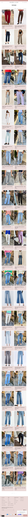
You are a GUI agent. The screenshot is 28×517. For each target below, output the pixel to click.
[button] (2, 2)
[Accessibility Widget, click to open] (1, 516)
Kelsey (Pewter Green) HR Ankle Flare (7, 488)
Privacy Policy (3, 503)
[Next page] (16, 493)
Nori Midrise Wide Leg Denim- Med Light (20, 227)
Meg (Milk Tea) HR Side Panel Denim (19, 46)
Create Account (16, 500)
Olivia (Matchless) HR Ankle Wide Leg (19, 307)
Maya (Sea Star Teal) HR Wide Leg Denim (7, 66)
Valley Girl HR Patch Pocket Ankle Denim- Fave (19, 127)
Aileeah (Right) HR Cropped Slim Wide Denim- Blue (7, 468)
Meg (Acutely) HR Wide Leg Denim (19, 267)
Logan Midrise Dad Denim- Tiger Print (20, 187)
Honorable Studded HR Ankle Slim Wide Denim (19, 368)
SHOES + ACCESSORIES (10, 505)
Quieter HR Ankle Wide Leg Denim (6, 388)
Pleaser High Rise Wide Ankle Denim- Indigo (7, 408)
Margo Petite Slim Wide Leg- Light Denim (19, 428)
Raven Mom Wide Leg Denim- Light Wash (7, 207)
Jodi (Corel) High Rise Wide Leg (20, 86)
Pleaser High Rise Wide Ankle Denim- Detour (7, 147)
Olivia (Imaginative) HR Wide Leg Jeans (7, 307)
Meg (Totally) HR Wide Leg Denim (6, 287)
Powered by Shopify (17, 515)
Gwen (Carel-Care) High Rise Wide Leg (7, 107)
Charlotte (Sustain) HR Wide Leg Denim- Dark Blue (20, 448)
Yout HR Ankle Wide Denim (6, 226)
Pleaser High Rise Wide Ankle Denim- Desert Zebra (19, 26)
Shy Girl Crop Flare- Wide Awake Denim (20, 488)
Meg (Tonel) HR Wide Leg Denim (7, 166)
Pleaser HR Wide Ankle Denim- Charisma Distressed (20, 388)
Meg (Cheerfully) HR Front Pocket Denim (19, 66)
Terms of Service (4, 505)
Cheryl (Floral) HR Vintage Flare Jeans (20, 167)
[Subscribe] (13, 510)
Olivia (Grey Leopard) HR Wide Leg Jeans (7, 187)
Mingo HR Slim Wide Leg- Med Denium (7, 267)
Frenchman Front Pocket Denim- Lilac (20, 247)
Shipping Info (3, 500)
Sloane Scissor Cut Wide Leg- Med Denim (20, 408)
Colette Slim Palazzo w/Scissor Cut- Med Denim (7, 428)
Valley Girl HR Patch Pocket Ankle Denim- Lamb (6, 127)
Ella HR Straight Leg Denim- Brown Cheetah (19, 207)
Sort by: (15, 8)
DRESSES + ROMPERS (10, 503)
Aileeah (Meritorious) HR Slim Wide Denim (7, 348)
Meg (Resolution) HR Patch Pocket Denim (6, 86)
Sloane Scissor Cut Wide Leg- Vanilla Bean (7, 327)
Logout (15, 503)
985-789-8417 (22, 500)
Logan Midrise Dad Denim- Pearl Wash (7, 247)
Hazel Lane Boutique (13, 515)
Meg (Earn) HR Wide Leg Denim (7, 447)
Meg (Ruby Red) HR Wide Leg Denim (7, 26)
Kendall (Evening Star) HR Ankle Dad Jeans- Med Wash (20, 348)
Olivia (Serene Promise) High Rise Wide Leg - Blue (19, 468)
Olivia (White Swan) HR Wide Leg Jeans (20, 147)
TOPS (8, 500)
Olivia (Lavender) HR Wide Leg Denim (20, 107)
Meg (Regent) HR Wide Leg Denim (19, 287)
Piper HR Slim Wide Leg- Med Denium (19, 327)
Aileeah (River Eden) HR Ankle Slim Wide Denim (7, 368)
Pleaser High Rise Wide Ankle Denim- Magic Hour (7, 46)
